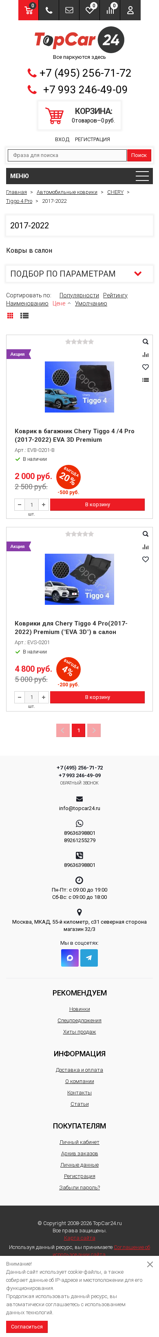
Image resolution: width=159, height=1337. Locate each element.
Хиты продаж (79, 1032)
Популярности (79, 295)
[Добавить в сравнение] (145, 354)
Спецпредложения (79, 1020)
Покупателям (79, 1126)
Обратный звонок (79, 783)
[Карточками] (10, 315)
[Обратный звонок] (49, 10)
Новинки (79, 1009)
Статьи (80, 1104)
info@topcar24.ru (79, 808)
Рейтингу (115, 295)
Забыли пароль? (79, 1187)
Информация (80, 1053)
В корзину (97, 504)
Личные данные (79, 1165)
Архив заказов (79, 1153)
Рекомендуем (80, 993)
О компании (79, 1081)
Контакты (79, 1093)
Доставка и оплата (79, 1070)
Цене (59, 303)
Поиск (139, 155)
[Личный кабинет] (130, 10)
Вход (62, 139)
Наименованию (27, 303)
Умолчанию (91, 303)
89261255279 (79, 840)
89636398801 (79, 833)
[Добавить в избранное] (145, 367)
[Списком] (24, 315)
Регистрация (92, 139)
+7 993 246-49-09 (85, 90)
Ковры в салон (29, 250)
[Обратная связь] (69, 10)
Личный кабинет (79, 1142)
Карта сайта (79, 1238)
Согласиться (27, 1327)
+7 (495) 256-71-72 (86, 73)
